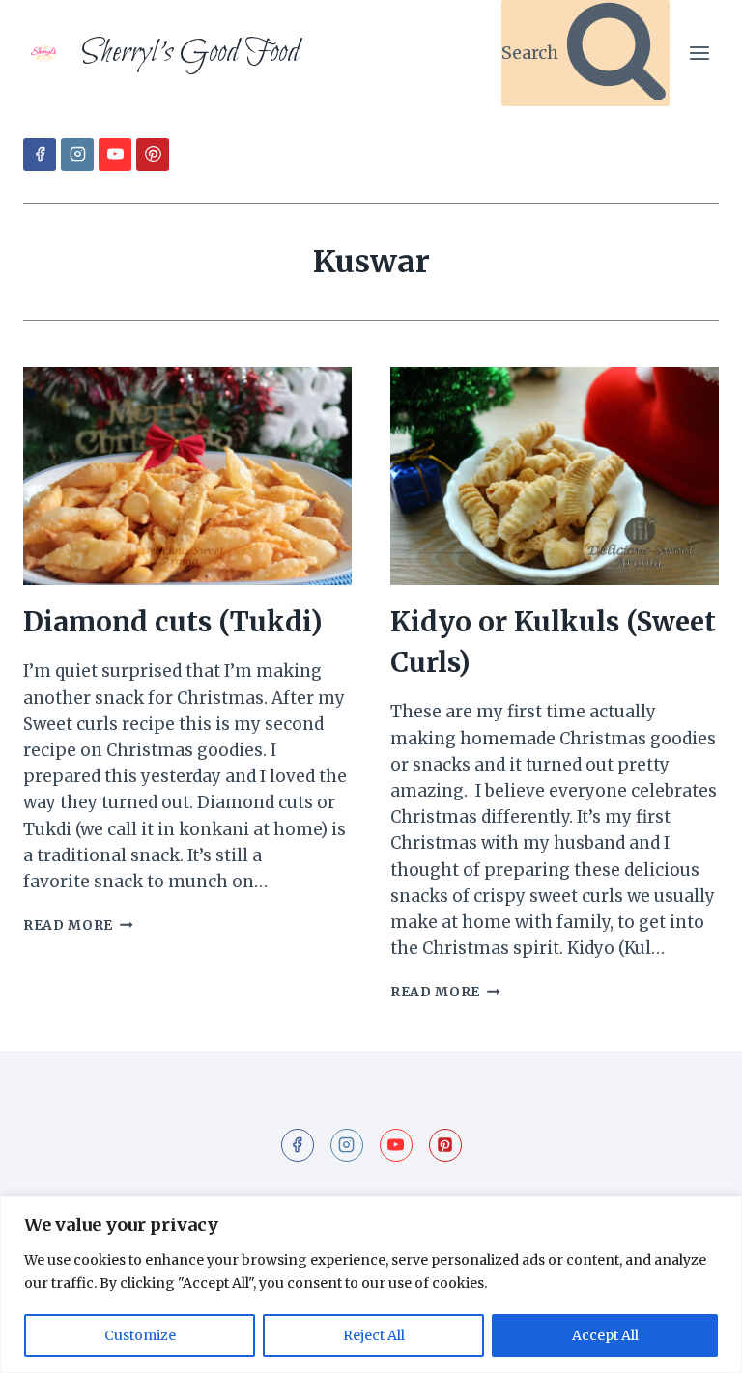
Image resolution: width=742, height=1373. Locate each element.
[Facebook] (39, 154)
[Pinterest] (152, 154)
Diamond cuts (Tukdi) (173, 621)
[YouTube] (115, 154)
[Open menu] (699, 53)
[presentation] (187, 476)
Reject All (374, 1335)
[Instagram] (77, 154)
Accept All (605, 1335)
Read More (78, 925)
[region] (371, 1284)
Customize (140, 1335)
